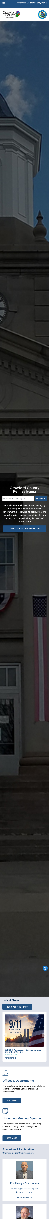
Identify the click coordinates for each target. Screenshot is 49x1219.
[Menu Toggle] (3, 3)
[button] (4, 1035)
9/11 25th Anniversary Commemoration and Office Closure (23, 1051)
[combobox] (18, 498)
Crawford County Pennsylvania (32, 3)
